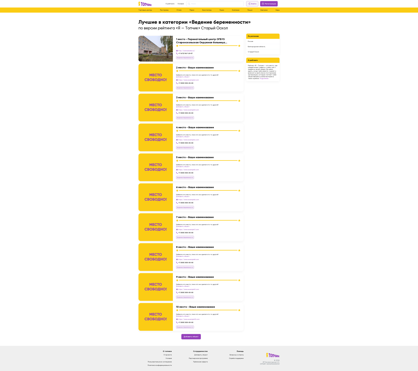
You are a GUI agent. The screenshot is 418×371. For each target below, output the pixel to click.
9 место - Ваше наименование (195, 276)
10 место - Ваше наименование (195, 306)
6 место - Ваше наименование (195, 187)
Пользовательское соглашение (160, 362)
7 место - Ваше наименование (195, 217)
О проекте (168, 355)
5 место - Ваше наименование (195, 157)
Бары (278, 10)
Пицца (250, 10)
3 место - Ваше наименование (195, 97)
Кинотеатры (207, 10)
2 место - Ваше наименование (195, 67)
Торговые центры (145, 10)
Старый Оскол (253, 52)
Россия (250, 41)
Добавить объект (183, 77)
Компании (235, 10)
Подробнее (264, 78)
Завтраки (264, 10)
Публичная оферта (200, 362)
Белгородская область (256, 46)
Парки (192, 10)
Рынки (222, 10)
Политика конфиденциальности (160, 365)
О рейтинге (170, 4)
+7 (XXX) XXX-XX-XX (185, 83)
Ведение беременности (185, 57)
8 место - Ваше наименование (195, 247)
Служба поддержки (236, 358)
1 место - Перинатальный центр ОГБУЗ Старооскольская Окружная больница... (201, 41)
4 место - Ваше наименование (195, 127)
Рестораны (164, 10)
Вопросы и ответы (237, 355)
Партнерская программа (198, 358)
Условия (181, 4)
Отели (179, 10)
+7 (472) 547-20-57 (185, 53)
